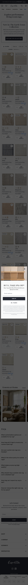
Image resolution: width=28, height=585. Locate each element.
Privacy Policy (14, 314)
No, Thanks (14, 302)
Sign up (14, 298)
